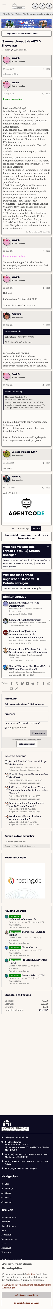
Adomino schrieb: (12, 392)
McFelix (12, 622)
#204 (48, 288)
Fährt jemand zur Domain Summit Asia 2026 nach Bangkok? (26, 804)
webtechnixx (44, 560)
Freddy (7, 49)
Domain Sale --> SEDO (27, 975)
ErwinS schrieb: (11, 332)
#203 (48, 251)
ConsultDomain (8, 1226)
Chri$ (35, 560)
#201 (48, 69)
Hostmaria (6, 1252)
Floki (5, 566)
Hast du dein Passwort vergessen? (22, 722)
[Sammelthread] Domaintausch (25, 619)
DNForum (5, 1221)
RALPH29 (43, 1009)
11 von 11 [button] (36, 528)
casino (13, 566)
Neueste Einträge (15, 910)
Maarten (14, 563)
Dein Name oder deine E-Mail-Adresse (24, 704)
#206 (48, 385)
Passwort (9, 714)
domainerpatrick (16, 608)
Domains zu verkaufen (19, 927)
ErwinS (6, 563)
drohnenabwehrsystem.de (22, 918)
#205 (48, 325)
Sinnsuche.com (24, 947)
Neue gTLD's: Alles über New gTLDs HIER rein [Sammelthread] (27, 668)
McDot (12, 655)
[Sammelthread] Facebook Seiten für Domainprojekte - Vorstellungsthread (28, 651)
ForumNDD (6, 1234)
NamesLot (6, 1247)
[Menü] (4, 6)
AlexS (11, 672)
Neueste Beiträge (15, 756)
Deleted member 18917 (13, 560)
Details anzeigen (15, 583)
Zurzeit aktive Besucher (19, 836)
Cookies (31, 1274)
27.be (3, 1243)
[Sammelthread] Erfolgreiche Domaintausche (24, 604)
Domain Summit (9, 1217)
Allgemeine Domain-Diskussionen (31, 622)
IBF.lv (3, 1230)
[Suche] (49, 6)
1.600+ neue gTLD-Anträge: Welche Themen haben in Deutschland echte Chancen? (28, 790)
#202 (48, 93)
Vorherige (24, 528)
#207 (48, 463)
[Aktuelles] (42, 6)
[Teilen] (43, 69)
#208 (48, 488)
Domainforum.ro (8, 1239)
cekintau (22, 563)
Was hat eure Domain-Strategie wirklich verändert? (25, 817)
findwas (12, 640)
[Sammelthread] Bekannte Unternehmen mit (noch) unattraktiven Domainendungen (26, 634)
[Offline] (4, 58)
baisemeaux (41, 563)
